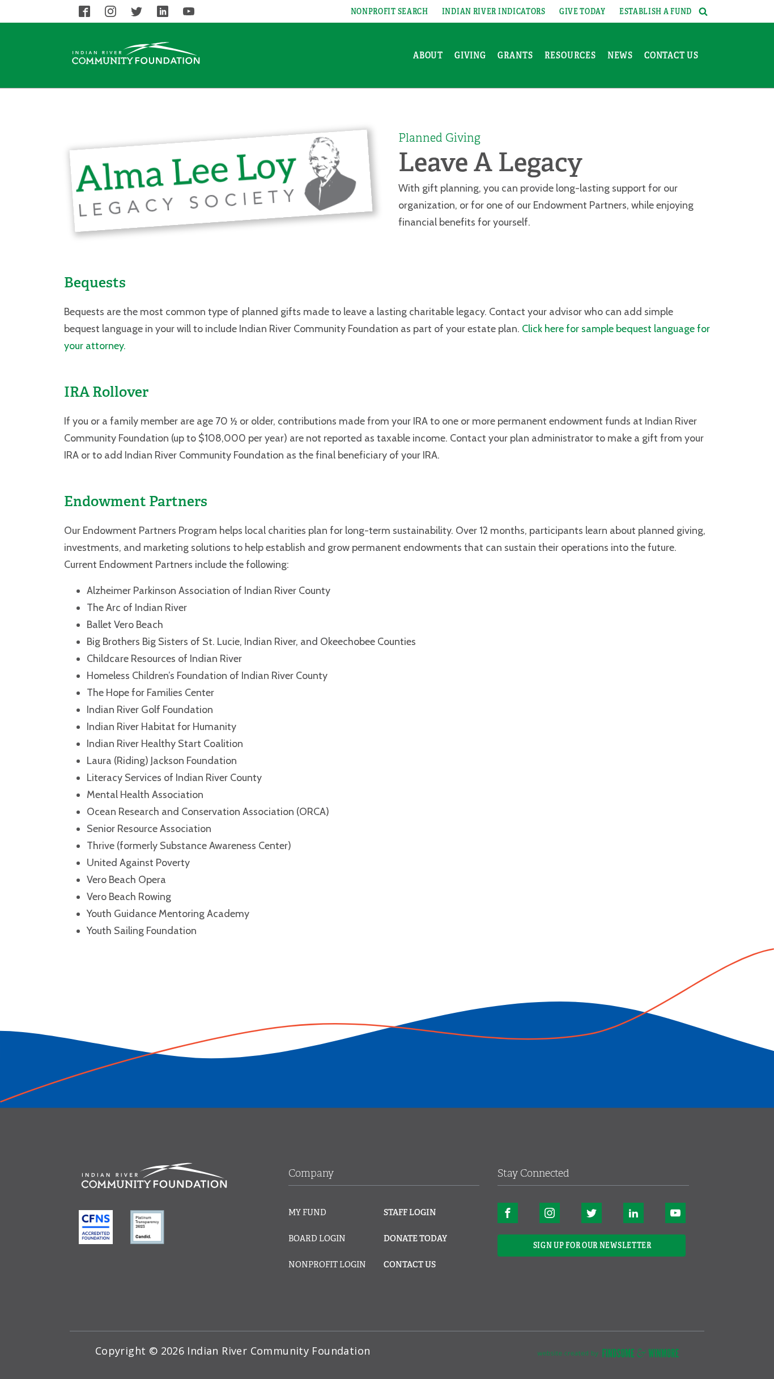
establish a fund (655, 11)
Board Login (317, 1238)
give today (582, 11)
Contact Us (671, 55)
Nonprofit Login (327, 1264)
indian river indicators (494, 11)
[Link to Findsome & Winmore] (608, 1355)
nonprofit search (389, 11)
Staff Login (410, 1212)
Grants (515, 55)
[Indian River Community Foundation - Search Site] (701, 11)
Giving (470, 55)
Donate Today (415, 1238)
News (620, 55)
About (428, 55)
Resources (570, 55)
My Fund (307, 1212)
